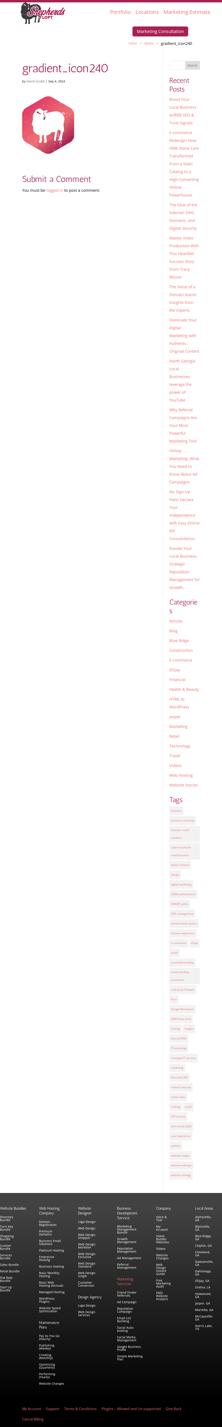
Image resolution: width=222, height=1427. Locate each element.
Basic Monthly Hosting (49, 1274)
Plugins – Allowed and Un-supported (131, 1409)
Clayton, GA (203, 1246)
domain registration (183, 933)
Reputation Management (126, 1250)
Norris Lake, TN (203, 1327)
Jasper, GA (202, 1303)
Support (52, 1409)
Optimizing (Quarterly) (47, 1366)
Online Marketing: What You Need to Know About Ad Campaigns (184, 466)
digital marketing (181, 884)
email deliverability (182, 962)
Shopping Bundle (7, 1238)
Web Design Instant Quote (161, 1269)
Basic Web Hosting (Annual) (51, 1284)
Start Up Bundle (6, 1289)
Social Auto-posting (125, 1329)
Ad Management (129, 1258)
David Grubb (35, 81)
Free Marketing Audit (163, 1283)
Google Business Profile (129, 1348)
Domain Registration (48, 1223)
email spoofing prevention (180, 976)
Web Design (86, 1228)
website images (180, 1155)
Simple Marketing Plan (130, 1358)
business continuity (182, 820)
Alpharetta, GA (203, 1219)
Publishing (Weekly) (46, 1347)
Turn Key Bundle (6, 1228)
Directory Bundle (6, 1219)
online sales (178, 1097)
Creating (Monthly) (46, 1356)
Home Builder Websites (162, 1239)
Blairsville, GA (202, 1228)
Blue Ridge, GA (203, 1238)
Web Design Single (86, 1274)
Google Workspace (182, 1009)
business (176, 811)
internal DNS (178, 1038)
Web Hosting (181, 775)
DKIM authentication (183, 894)
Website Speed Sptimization (50, 1310)
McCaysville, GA (204, 1318)
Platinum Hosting (51, 1250)
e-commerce (178, 943)
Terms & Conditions (80, 1409)
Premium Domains (45, 1233)
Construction (181, 650)
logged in (54, 190)
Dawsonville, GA (204, 1263)
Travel (174, 755)
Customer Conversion (86, 1284)
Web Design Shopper (86, 1236)
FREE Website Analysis (162, 1296)
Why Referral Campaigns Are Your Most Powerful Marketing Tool (183, 425)
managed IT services (183, 1058)
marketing (177, 1068)
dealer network (180, 865)
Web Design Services (86, 1314)
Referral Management (126, 1266)
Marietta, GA (204, 1310)
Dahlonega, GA (203, 1273)
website (175, 1146)
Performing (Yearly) (47, 1376)
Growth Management (126, 1240)
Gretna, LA (202, 1287)
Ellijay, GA (202, 1281)
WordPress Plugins (47, 1300)
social (188, 1107)
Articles (176, 621)
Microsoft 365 (179, 1077)
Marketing (178, 726)
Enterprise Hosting (46, 1258)
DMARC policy (179, 904)
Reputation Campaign (125, 1310)
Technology (179, 746)
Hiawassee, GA (203, 1295)
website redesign (181, 1165)
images (188, 1029)
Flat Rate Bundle (6, 1279)
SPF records (178, 1116)
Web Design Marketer (86, 1246)
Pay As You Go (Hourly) (49, 1337)
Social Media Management (126, 1339)
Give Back (173, 1409)
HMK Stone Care (181, 1019)
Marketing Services (125, 1281)
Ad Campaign (127, 1302)
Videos (175, 765)
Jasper (175, 716)
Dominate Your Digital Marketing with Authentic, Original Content (184, 335)
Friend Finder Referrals (127, 1294)
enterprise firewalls (182, 989)
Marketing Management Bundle (126, 1229)
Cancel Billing (33, 1420)
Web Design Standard (86, 1265)
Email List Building (124, 1320)
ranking (175, 1107)
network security (181, 1087)
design (175, 875)
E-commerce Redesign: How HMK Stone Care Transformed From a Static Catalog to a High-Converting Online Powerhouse (184, 164)
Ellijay (174, 669)
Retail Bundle (10, 1271)
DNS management (182, 914)
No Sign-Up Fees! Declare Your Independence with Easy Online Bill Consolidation (184, 515)
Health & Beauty (184, 689)
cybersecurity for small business (181, 851)
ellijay (194, 943)
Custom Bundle (5, 1247)
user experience (181, 1136)
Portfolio (120, 11)
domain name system (184, 923)
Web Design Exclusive (86, 1255)
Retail (174, 736)
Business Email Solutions (50, 1242)
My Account (162, 1228)
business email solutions (180, 834)
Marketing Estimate (186, 11)
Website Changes (51, 1384)
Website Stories (183, 785)
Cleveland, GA (202, 1254)
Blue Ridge (179, 640)
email (174, 953)
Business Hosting (51, 1266)
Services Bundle (6, 1257)
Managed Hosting (52, 1292)
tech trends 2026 (181, 1126)
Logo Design (87, 1222)
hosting (175, 1029)
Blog (173, 630)
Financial (177, 679)
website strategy (181, 1175)
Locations (147, 11)
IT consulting (178, 1048)
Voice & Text (161, 1219)
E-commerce (180, 660)
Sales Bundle (9, 1265)
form (174, 999)
